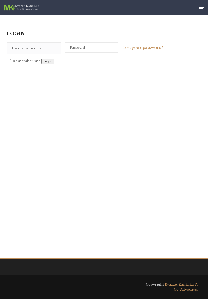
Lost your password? (142, 47)
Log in (47, 61)
